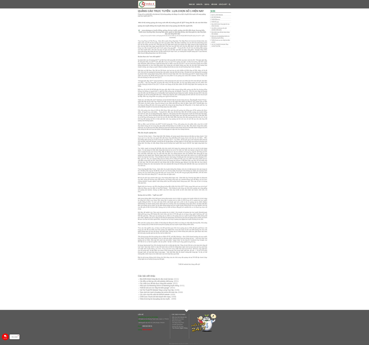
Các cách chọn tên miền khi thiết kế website (155, 294)
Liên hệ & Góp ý (223, 4)
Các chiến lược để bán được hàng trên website (156, 283)
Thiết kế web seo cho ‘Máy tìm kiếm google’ (155, 288)
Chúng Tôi (199, 4)
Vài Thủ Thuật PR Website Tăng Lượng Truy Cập (157, 290)
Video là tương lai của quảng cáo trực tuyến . (155, 299)
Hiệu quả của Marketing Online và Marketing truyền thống (159, 285)
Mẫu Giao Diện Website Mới (179, 317)
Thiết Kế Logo (215, 21)
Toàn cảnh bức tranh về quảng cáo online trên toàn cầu (159, 292)
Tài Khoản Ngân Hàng (179, 328)
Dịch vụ (207, 4)
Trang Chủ (192, 4)
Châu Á (198, 343)
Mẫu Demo (214, 4)
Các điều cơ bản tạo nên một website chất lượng (156, 281)
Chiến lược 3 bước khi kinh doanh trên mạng (155, 297)
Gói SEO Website (216, 17)
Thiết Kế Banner (216, 19)
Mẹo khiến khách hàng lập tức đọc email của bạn (157, 279)
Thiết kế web (192, 343)
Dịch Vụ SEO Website (217, 15)
